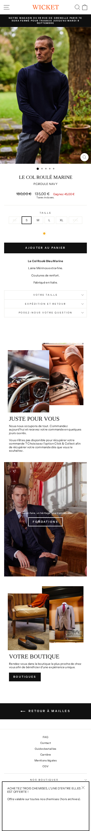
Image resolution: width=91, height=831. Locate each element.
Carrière (45, 754)
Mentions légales (45, 760)
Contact (45, 743)
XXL (75, 220)
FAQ (46, 737)
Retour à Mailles (48, 711)
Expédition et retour (45, 303)
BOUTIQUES (24, 676)
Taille (45, 212)
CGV (45, 766)
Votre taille (45, 294)
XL (62, 220)
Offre (11, 799)
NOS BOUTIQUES (44, 779)
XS (15, 220)
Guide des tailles (45, 748)
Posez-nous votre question (46, 312)
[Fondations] (45, 519)
